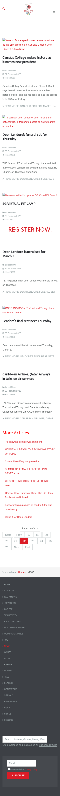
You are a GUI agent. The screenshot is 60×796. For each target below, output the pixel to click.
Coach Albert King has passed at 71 (24, 461)
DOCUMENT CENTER (14, 627)
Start (8, 535)
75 (50, 541)
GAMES (7, 652)
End (27, 547)
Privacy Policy (10, 701)
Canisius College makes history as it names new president (26, 60)
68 (37, 535)
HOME (7, 584)
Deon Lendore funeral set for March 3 (24, 254)
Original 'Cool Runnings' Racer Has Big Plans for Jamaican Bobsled (29, 495)
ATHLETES (9, 590)
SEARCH (8, 682)
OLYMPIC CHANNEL (13, 633)
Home (21, 572)
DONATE (8, 670)
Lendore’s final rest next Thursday (26, 321)
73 (32, 541)
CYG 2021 (9, 609)
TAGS (6, 676)
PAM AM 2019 (10, 596)
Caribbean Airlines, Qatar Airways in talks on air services (26, 376)
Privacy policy (31, 769)
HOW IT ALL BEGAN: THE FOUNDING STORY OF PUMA (29, 451)
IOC (6, 639)
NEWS (7, 645)
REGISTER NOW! (30, 229)
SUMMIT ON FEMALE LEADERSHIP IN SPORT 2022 (26, 471)
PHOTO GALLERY (12, 621)
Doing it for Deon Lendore (18, 517)
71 (15, 541)
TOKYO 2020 (10, 602)
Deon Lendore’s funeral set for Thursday (24, 137)
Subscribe (8, 719)
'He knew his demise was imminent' (23, 441)
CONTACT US (10, 689)
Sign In (7, 707)
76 (6, 547)
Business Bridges (48, 744)
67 (29, 535)
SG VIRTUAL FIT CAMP (18, 204)
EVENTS (8, 664)
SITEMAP (8, 695)
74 (41, 541)
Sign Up (8, 713)
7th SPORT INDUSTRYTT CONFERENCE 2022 (27, 483)
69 (46, 535)
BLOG (7, 658)
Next (17, 547)
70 (6, 541)
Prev (19, 535)
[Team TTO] (28, 8)
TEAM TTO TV (10, 615)
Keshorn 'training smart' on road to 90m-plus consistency (28, 507)
